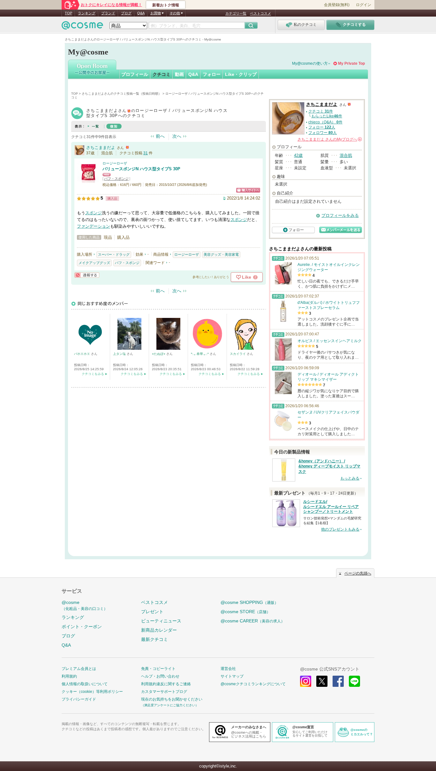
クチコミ (161, 74)
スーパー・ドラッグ (114, 254)
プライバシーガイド (79, 699)
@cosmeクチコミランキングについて (253, 684)
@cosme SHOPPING (249, 602)
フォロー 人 (321, 127)
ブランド (108, 13)
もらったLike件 (326, 116)
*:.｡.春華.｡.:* (200, 354)
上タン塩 (120, 354)
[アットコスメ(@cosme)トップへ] (82, 27)
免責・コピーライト (158, 668)
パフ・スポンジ (116, 178)
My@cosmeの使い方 (310, 63)
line (354, 681)
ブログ (126, 13)
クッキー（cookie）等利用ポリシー (92, 691)
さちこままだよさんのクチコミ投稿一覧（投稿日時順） (122, 93)
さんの (329, 139)
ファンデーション (93, 226)
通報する (86, 275)
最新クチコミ (154, 639)
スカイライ (238, 354)
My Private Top (351, 63)
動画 (179, 74)
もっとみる (349, 478)
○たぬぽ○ (159, 354)
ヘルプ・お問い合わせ (160, 676)
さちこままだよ (100, 147)
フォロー (212, 74)
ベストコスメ (260, 13)
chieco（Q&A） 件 (325, 122)
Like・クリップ (241, 74)
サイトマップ (232, 676)
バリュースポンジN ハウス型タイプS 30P (141, 168)
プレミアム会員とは (79, 668)
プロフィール (134, 74)
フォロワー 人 (322, 132)
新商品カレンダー (159, 630)
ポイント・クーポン (82, 626)
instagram (305, 681)
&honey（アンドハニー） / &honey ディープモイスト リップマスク (329, 466)
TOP (68, 13)
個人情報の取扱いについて (85, 684)
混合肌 (346, 155)
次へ (176, 136)
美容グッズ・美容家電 (221, 254)
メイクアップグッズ (94, 263)
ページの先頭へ (357, 573)
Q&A (141, 13)
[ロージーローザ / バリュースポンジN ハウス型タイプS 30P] (88, 180)
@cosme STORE (245, 611)
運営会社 (228, 668)
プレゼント (152, 611)
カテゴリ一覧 (235, 13)
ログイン (363, 5)
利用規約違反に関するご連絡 (166, 684)
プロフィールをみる (340, 215)
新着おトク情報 (165, 5)
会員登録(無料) (337, 5)
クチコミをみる (93, 374)
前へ (160, 136)
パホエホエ (82, 354)
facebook (338, 681)
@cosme (85, 605)
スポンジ (93, 212)
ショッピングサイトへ (248, 190)
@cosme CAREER (253, 620)
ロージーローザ (114, 163)
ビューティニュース (161, 620)
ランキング (86, 13)
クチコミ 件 (320, 111)
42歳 (298, 155)
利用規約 (69, 676)
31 (145, 153)
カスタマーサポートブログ (164, 691)
